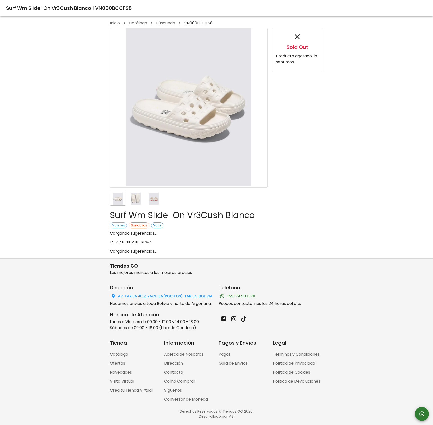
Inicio (115, 23)
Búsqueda (165, 23)
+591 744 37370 (241, 296)
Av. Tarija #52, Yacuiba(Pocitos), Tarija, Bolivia (165, 296)
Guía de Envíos (233, 363)
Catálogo (138, 23)
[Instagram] (234, 319)
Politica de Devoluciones (296, 381)
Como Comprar (179, 381)
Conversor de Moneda (186, 399)
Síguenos (173, 390)
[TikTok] (244, 319)
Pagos (225, 354)
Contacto (173, 372)
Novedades (121, 372)
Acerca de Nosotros (183, 354)
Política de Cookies (291, 372)
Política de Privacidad (294, 363)
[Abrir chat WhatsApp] (422, 414)
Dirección (173, 363)
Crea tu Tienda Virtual (131, 390)
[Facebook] (224, 319)
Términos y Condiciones (296, 354)
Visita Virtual (122, 381)
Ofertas (117, 363)
